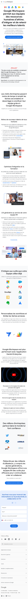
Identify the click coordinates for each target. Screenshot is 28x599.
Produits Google (13, 597)
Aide (19, 597)
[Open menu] (1, 1)
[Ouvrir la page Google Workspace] (8, 2)
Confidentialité (4, 595)
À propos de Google (5, 597)
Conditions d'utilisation (13, 595)
